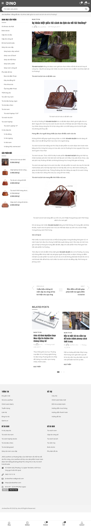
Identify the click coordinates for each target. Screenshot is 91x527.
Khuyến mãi (6, 396)
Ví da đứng (8, 134)
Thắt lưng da (6, 93)
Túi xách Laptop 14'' (11, 126)
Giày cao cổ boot (10, 55)
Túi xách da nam (8, 434)
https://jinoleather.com (13, 482)
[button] (58, 372)
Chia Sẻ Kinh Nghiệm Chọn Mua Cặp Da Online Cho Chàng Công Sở (45, 338)
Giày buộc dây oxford (11, 51)
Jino (19, 508)
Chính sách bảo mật (59, 400)
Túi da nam (6, 109)
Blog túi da (36, 19)
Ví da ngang (8, 138)
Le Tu (41, 344)
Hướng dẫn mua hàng (59, 408)
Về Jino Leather (7, 400)
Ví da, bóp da (6, 130)
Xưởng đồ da (56, 416)
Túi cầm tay (51, 443)
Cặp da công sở (7, 39)
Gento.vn (5, 420)
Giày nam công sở (10, 68)
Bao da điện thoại (10, 76)
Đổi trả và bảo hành (58, 404)
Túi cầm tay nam (8, 97)
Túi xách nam (52, 430)
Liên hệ (4, 412)
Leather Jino (73, 345)
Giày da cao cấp (7, 47)
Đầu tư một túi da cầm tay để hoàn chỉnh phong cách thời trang (75, 338)
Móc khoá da (8, 84)
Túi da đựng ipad (8, 447)
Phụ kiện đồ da (7, 72)
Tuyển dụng (6, 408)
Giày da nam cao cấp (9, 451)
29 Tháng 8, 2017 (54, 27)
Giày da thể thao (10, 59)
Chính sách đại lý (8, 404)
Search (86, 9)
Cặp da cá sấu (7, 35)
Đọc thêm (37, 366)
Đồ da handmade (8, 43)
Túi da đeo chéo (7, 105)
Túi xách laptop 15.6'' (11, 113)
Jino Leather (41, 27)
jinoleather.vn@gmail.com (14, 478)
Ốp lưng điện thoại (10, 88)
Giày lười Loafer (9, 64)
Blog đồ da (15, 14)
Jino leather (6, 14)
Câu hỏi (54, 396)
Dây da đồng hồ (9, 80)
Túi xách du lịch (7, 117)
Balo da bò (5, 30)
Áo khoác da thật (8, 26)
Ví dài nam (8, 142)
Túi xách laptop (7, 122)
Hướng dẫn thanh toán (60, 412)
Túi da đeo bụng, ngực (9, 101)
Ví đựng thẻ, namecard (12, 146)
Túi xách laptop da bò (9, 439)
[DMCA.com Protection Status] (10, 489)
